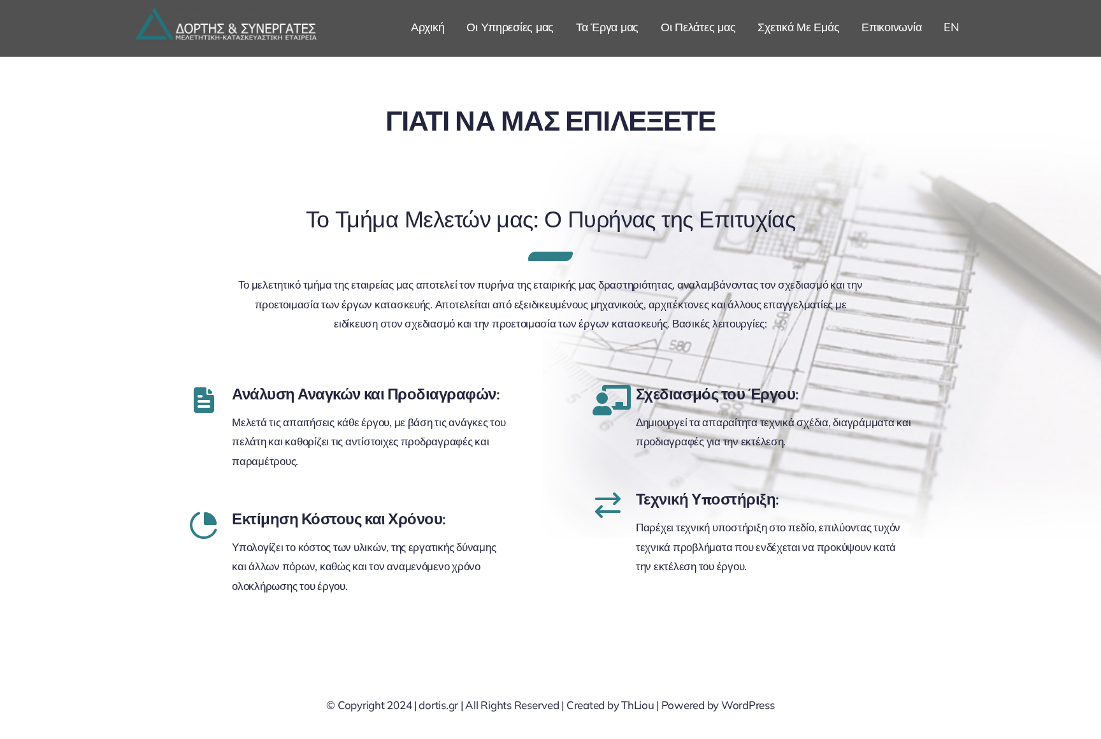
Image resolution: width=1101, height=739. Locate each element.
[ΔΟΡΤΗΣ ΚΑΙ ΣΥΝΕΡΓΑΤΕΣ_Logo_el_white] (226, 13)
